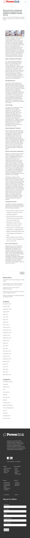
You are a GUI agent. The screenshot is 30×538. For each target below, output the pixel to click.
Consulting (6, 489)
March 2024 (6, 324)
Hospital (22, 17)
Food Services (7, 482)
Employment (6, 387)
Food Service (16, 17)
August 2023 (6, 340)
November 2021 (7, 374)
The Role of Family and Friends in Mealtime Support (11, 288)
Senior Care (6, 469)
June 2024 (5, 317)
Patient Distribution (8, 405)
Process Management (8, 408)
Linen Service (6, 397)
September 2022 (7, 359)
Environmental (7, 484)
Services (5, 410)
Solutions (17, 18)
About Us (16, 480)
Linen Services (7, 485)
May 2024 (5, 319)
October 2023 (6, 335)
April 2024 (5, 322)
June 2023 (5, 345)
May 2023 (5, 348)
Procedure (17, 471)
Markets (5, 18)
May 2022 (5, 369)
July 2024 (5, 314)
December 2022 (7, 351)
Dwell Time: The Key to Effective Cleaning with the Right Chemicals (13, 292)
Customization (18, 474)
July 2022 (5, 364)
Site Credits (17, 461)
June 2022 (5, 366)
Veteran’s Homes (7, 468)
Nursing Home (11, 18)
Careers (16, 494)
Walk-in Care (6, 471)
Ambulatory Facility (8, 381)
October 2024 (6, 306)
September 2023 (7, 338)
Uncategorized (6, 415)
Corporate (5, 384)
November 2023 (7, 332)
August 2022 (6, 361)
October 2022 (6, 356)
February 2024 (6, 327)
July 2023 (5, 343)
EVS (12, 17)
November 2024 (7, 304)
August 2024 (6, 311)
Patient (5, 486)
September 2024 (7, 309)
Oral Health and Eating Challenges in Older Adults (13, 280)
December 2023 (7, 330)
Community (6, 494)
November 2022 (7, 353)
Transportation (7, 488)
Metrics (16, 472)
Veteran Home (6, 418)
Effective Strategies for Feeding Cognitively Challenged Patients (13, 296)
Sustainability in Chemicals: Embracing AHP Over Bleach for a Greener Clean (12, 284)
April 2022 (5, 372)
